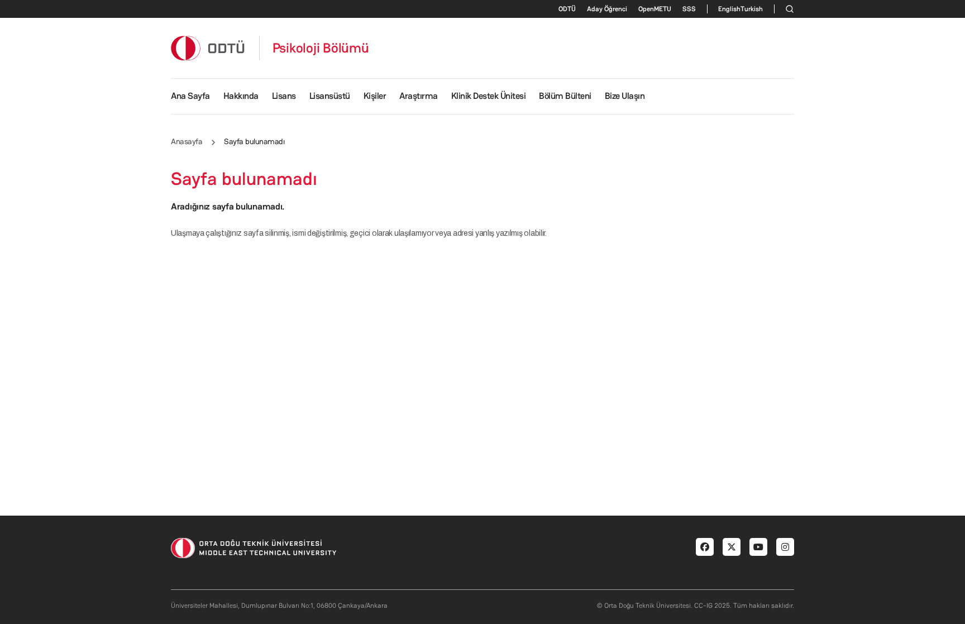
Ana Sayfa (190, 96)
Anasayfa (186, 141)
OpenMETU (654, 8)
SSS (689, 8)
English (729, 8)
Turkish (752, 8)
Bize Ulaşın (625, 96)
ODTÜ (567, 8)
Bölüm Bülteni (565, 96)
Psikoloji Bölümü (321, 48)
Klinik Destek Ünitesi (488, 96)
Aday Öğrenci (607, 8)
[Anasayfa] (208, 48)
